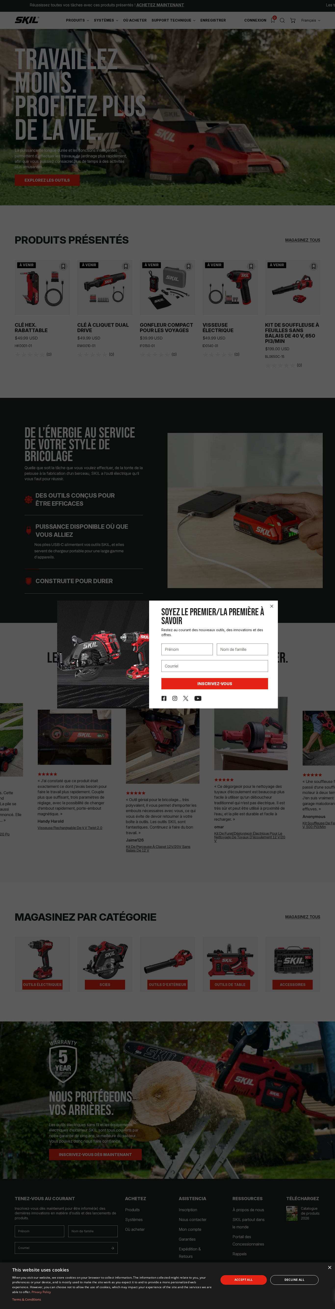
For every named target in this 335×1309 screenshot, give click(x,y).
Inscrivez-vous (214, 683)
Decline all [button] (294, 1280)
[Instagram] (174, 698)
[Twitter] (185, 698)
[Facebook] (164, 698)
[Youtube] (198, 698)
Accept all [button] (243, 1280)
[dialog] (167, 1285)
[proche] (271, 606)
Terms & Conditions (26, 1299)
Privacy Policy (41, 1292)
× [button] (329, 1268)
